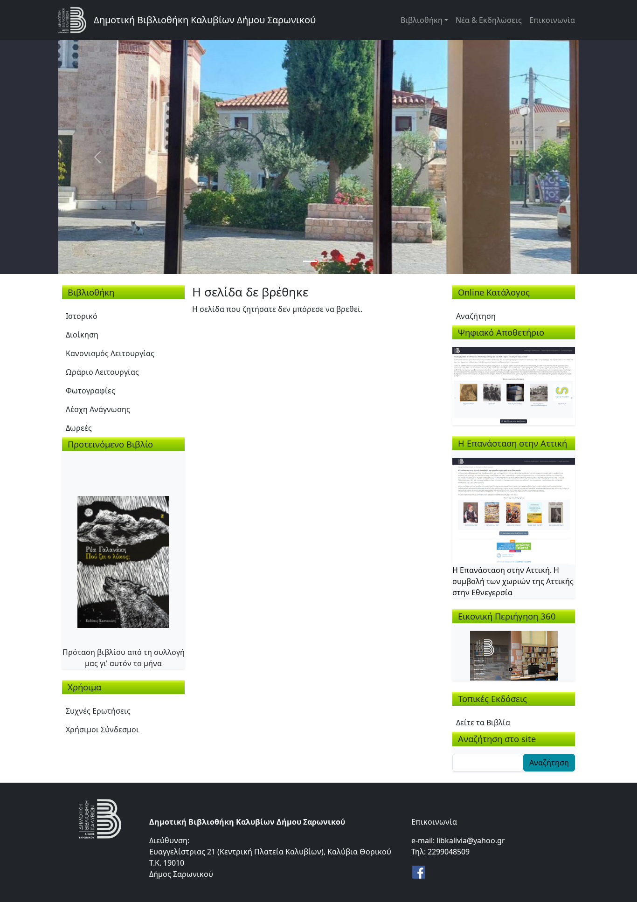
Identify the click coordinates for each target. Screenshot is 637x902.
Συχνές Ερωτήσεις (98, 711)
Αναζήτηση (476, 316)
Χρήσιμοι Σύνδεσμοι (102, 729)
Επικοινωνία (552, 20)
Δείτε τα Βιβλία (483, 722)
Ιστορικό (81, 316)
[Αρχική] (76, 20)
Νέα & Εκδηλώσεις (489, 20)
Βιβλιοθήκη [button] (422, 20)
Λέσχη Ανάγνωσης (98, 409)
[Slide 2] (327, 261)
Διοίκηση (82, 335)
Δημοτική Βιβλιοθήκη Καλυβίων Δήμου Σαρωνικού (205, 20)
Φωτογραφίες (90, 391)
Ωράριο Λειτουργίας (102, 372)
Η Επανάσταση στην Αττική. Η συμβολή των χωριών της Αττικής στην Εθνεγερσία (513, 581)
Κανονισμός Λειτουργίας (110, 353)
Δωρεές (79, 428)
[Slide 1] (310, 261)
